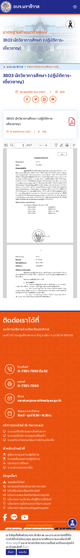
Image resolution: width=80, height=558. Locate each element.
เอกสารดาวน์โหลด (18, 463)
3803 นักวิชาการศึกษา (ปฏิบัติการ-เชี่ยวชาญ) (30, 121)
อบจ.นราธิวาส (15, 67)
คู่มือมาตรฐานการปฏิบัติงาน (23, 455)
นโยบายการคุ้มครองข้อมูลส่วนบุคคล (28, 508)
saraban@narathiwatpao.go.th (39, 400)
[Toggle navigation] (75, 6)
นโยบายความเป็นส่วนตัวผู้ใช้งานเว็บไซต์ (29, 499)
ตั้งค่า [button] (11, 552)
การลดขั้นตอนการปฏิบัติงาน (24, 459)
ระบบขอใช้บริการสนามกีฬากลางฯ (27, 431)
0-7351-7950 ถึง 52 (32, 371)
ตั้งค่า (25, 547)
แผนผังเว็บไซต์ (16, 482)
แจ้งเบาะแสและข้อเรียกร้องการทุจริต (28, 495)
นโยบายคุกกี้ (13, 543)
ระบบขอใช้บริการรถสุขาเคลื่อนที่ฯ (26, 436)
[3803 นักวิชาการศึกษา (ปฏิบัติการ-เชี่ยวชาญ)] (72, 124)
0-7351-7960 (28, 386)
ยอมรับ (23, 552)
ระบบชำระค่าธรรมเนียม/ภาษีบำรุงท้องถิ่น (31, 440)
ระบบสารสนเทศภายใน (20, 468)
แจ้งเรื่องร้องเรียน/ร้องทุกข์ (24, 491)
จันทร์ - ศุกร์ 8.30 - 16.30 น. (34, 415)
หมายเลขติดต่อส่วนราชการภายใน (27, 486)
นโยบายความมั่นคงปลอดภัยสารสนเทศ (29, 504)
